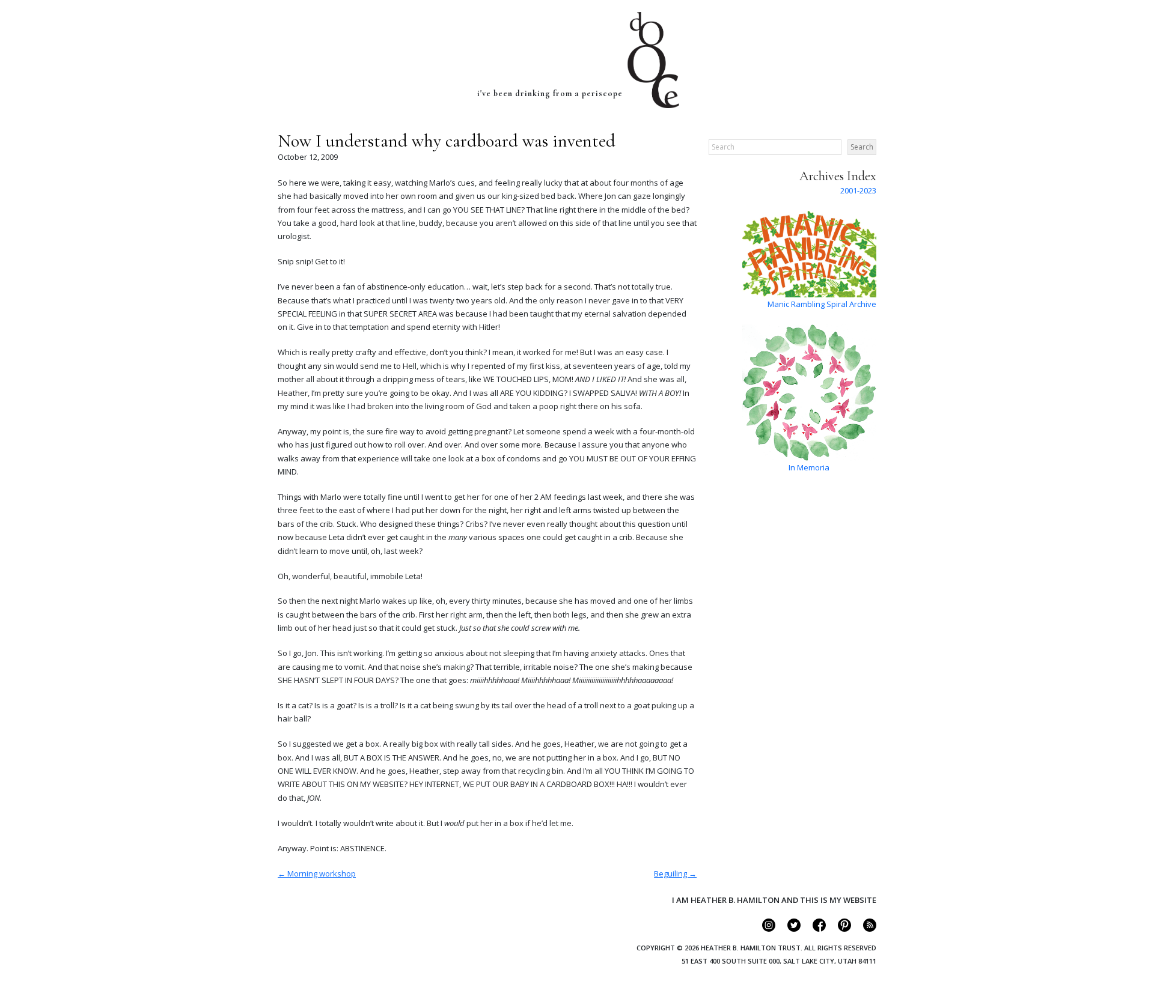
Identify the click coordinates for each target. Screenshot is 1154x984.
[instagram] (763, 928)
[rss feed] (864, 928)
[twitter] (789, 928)
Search (861, 147)
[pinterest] (839, 928)
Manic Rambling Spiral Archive (822, 304)
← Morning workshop (317, 873)
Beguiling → (675, 873)
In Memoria (809, 467)
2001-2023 (858, 190)
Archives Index (837, 176)
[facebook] (814, 928)
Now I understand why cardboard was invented (446, 141)
